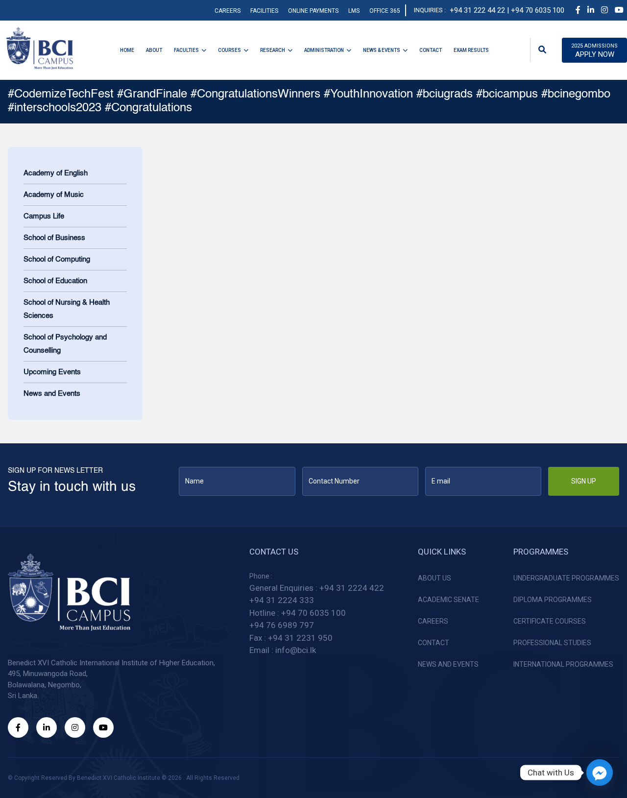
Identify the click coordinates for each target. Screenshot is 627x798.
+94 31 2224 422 (351, 588)
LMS (354, 10)
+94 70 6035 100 (313, 613)
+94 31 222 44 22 (477, 10)
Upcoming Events (52, 372)
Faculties (186, 50)
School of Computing (57, 259)
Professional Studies (552, 643)
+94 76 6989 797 (281, 625)
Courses (229, 50)
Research (272, 50)
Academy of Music (54, 194)
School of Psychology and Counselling (65, 344)
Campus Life (44, 216)
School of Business (54, 238)
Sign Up (583, 481)
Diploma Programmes (552, 600)
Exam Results (471, 50)
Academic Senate (448, 600)
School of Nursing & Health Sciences (67, 309)
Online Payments (313, 10)
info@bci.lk (295, 650)
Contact (430, 50)
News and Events (52, 393)
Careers (228, 10)
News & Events (381, 50)
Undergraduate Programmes (566, 578)
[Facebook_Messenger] (599, 772)
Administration (324, 50)
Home (127, 50)
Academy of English (56, 173)
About (154, 50)
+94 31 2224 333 (281, 600)
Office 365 (384, 10)
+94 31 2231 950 (300, 638)
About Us (434, 578)
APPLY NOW (594, 51)
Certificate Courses (549, 621)
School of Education (55, 281)
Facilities (264, 10)
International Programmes (563, 664)
